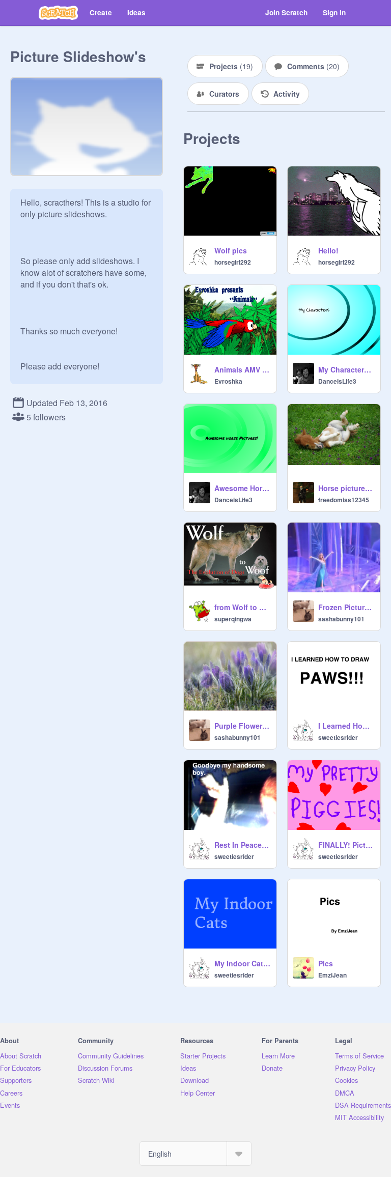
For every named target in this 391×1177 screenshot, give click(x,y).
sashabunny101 (341, 618)
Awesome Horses (242, 488)
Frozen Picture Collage (346, 607)
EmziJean (332, 975)
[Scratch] (58, 12)
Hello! (328, 250)
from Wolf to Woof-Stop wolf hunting (242, 607)
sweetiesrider (338, 737)
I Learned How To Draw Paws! (346, 726)
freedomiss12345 (343, 499)
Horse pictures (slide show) (346, 488)
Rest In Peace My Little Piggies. (242, 845)
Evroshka (228, 381)
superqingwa (233, 618)
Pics (325, 963)
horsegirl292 (232, 262)
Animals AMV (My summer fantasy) (242, 369)
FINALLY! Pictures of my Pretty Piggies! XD (346, 845)
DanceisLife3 (337, 381)
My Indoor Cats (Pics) (242, 963)
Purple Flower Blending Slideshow (242, 726)
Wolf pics (230, 250)
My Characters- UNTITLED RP (346, 369)
